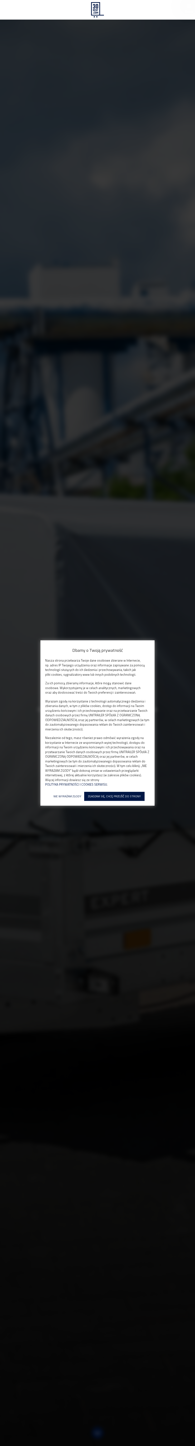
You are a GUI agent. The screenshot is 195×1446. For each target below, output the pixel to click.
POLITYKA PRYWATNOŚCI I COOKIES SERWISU (76, 784)
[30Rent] (97, 10)
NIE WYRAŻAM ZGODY (67, 796)
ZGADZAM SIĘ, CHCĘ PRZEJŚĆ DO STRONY (114, 796)
